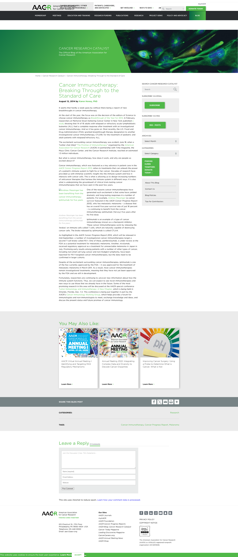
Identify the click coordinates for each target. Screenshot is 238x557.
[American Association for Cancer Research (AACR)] (54, 8)
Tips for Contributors (154, 201)
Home (37, 76)
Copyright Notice (148, 523)
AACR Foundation (106, 521)
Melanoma (174, 425)
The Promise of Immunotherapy (91, 145)
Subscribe (154, 105)
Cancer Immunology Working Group (83, 295)
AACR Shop (104, 541)
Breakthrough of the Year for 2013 (107, 118)
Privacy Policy (146, 519)
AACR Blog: (115, 527)
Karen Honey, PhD (88, 101)
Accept (78, 555)
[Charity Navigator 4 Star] (144, 531)
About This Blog (152, 183)
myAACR (202, 4)
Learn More (66, 384)
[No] (85, 555)
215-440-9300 (75, 529)
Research (174, 412)
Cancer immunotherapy (132, 425)
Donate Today (196, 9)
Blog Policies (150, 195)
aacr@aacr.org (71, 532)
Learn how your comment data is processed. (119, 500)
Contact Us (150, 189)
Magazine (109, 530)
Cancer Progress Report (156, 425)
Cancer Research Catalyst (54, 76)
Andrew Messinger (116, 198)
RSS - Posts (155, 125)
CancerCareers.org (107, 535)
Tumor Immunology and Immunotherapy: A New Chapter (85, 289)
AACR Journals (105, 515)
